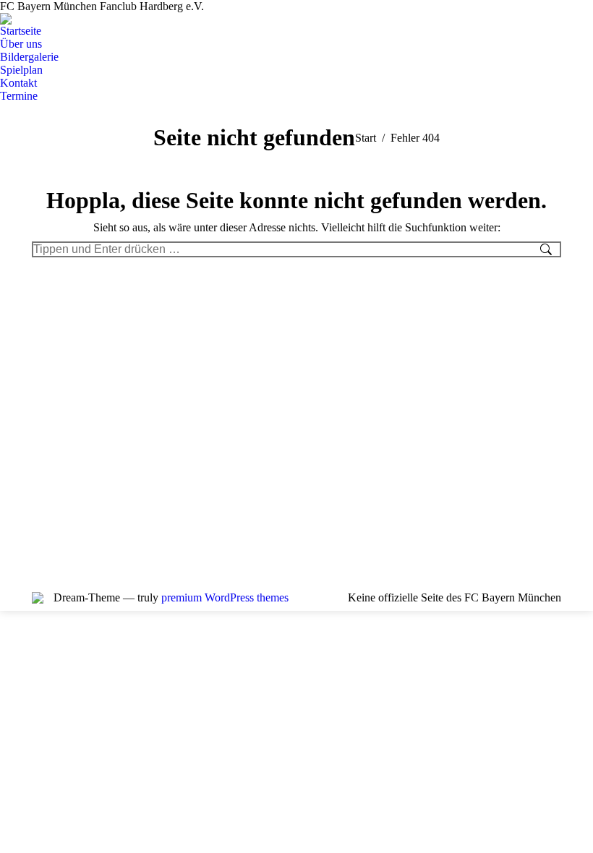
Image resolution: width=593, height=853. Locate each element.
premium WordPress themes (225, 597)
